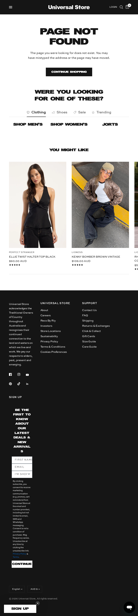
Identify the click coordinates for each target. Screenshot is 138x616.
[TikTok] (21, 384)
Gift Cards (88, 336)
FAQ (85, 315)
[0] (126, 7)
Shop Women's (69, 124)
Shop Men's (28, 124)
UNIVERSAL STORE (55, 303)
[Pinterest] (13, 384)
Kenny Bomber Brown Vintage (96, 256)
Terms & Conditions (52, 346)
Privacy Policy (49, 341)
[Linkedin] (30, 384)
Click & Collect (91, 331)
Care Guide (89, 346)
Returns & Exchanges (96, 326)
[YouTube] (30, 375)
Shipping (87, 320)
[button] (20, 608)
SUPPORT (89, 303)
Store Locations (50, 331)
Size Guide (89, 341)
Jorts (110, 124)
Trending (103, 112)
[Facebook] (13, 374)
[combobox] (21, 474)
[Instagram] (21, 374)
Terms (16, 557)
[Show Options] (29, 474)
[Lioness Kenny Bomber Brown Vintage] (100, 205)
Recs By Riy (48, 320)
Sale (82, 112)
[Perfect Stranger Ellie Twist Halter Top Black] (37, 205)
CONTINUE (22, 564)
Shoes (62, 112)
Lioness (77, 252)
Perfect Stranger (22, 252)
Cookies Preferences (53, 352)
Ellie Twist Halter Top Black (32, 256)
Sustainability (49, 336)
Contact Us (89, 310)
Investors (46, 326)
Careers (45, 315)
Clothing (38, 112)
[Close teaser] (38, 603)
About (44, 310)
